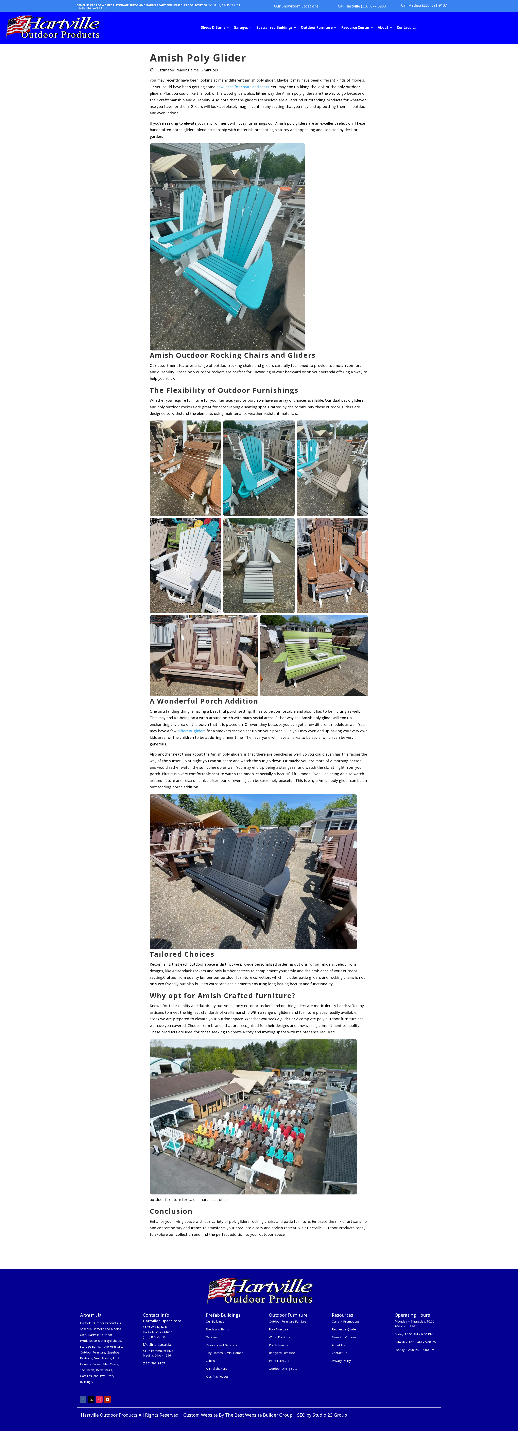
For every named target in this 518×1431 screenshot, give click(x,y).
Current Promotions (346, 1321)
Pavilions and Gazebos (221, 1345)
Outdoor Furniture (317, 27)
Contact (404, 27)
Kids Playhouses (217, 1376)
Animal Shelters (216, 1368)
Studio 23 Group (330, 1415)
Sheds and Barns (217, 1329)
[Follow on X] (91, 1399)
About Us (338, 1345)
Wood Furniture (280, 1337)
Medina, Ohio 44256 (157, 1355)
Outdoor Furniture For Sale (287, 1321)
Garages (241, 27)
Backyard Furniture (282, 1353)
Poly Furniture (278, 1329)
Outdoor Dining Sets (283, 1368)
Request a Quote (344, 1329)
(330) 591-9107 (154, 1363)
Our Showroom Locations (296, 6)
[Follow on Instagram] (99, 1399)
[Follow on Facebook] (83, 1399)
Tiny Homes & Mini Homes (224, 1353)
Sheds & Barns (213, 27)
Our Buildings (215, 1321)
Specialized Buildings (274, 27)
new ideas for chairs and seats (242, 86)
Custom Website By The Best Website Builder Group (237, 1415)
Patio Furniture (279, 1361)
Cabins (210, 1361)
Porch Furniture (279, 1345)
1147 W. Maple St (155, 1327)
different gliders (191, 730)
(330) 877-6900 (154, 1337)
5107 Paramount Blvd (158, 1351)
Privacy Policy (342, 1361)
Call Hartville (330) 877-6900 (362, 6)
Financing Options (344, 1337)
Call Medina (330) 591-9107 (424, 5)
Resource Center (355, 27)
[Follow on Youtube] (107, 1399)
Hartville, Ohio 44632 (158, 1332)
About (383, 27)
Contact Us (339, 1353)
